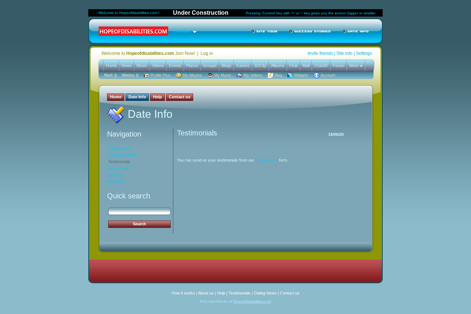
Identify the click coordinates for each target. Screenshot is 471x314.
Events (175, 65)
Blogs (226, 65)
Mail (305, 65)
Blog (278, 75)
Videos (158, 65)
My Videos (253, 75)
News (126, 65)
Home (111, 65)
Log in (207, 53)
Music (142, 65)
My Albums (192, 75)
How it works (119, 168)
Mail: (110, 75)
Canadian (182, 31)
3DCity (260, 65)
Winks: (130, 75)
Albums (277, 65)
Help (221, 293)
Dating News (119, 148)
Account (328, 75)
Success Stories (123, 155)
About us (116, 175)
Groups (210, 65)
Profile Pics (160, 75)
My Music (222, 75)
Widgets (301, 75)
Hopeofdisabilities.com (252, 301)
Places (192, 65)
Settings (364, 53)
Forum (338, 65)
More (354, 65)
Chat (293, 65)
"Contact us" (266, 160)
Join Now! (185, 53)
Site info (344, 53)
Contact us (290, 293)
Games (242, 65)
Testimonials (119, 161)
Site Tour (116, 181)
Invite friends (320, 53)
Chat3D (321, 65)
